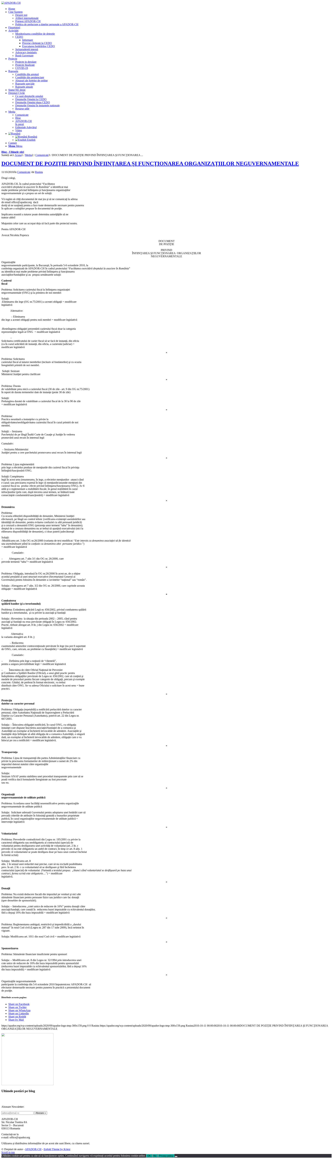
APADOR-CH (33, 1149)
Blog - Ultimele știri (12, 151)
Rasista (39, 172)
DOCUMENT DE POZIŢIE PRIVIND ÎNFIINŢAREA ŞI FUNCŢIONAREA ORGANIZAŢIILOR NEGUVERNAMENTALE (150, 163)
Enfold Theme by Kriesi (57, 1149)
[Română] (14, 133)
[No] (176, 1156)
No (154, 1155)
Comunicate (23, 172)
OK (149, 1155)
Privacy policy (166, 1155)
